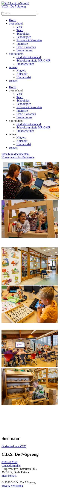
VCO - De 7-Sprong (13, 6)
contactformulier (11, 465)
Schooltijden (23, 103)
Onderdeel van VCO (13, 446)
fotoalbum (7, 154)
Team (19, 97)
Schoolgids (23, 100)
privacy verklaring (12, 485)
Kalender (21, 140)
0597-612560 (9, 462)
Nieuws (21, 137)
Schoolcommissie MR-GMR (33, 127)
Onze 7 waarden (26, 114)
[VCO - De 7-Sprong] (15, 3)
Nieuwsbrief (23, 144)
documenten (21, 154)
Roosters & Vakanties (29, 107)
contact (13, 147)
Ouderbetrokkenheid (28, 124)
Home (12, 87)
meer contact (8, 475)
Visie (19, 93)
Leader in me (24, 117)
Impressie (22, 110)
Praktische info (25, 130)
